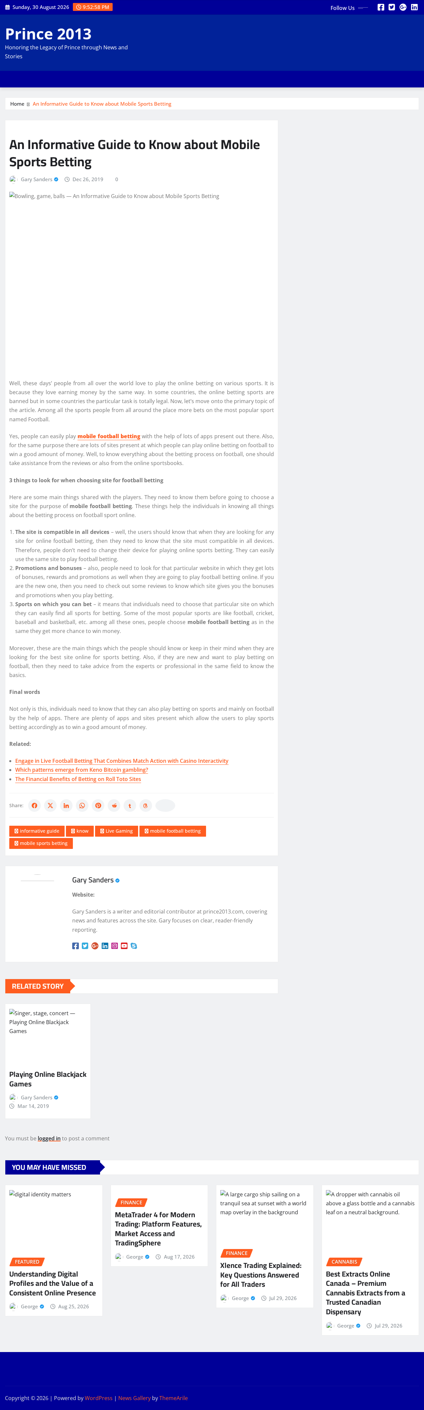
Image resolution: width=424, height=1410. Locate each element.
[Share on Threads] (145, 805)
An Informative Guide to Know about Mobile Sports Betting (102, 103)
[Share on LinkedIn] (66, 805)
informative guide (39, 831)
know (82, 831)
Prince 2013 (48, 33)
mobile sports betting (44, 843)
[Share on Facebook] (34, 805)
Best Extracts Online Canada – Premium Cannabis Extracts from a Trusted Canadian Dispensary (365, 1293)
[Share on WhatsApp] (82, 805)
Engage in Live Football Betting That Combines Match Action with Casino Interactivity (122, 760)
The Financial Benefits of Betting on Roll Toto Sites (78, 779)
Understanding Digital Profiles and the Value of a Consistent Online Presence (52, 1283)
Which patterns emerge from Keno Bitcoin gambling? (81, 769)
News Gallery (134, 1398)
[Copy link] (165, 805)
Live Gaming (119, 831)
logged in (49, 1138)
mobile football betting (175, 831)
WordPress (99, 1398)
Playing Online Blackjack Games (47, 1079)
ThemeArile (173, 1398)
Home (17, 103)
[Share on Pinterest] (98, 805)
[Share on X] (50, 805)
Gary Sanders (36, 179)
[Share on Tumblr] (130, 805)
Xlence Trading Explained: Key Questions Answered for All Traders (260, 1274)
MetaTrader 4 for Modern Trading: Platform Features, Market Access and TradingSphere (158, 1229)
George (29, 1306)
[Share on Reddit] (114, 805)
